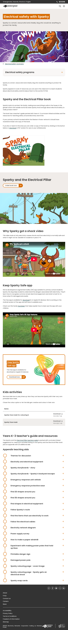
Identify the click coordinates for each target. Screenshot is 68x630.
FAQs (4, 596)
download (12, 128)
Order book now (11, 185)
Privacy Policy (7, 613)
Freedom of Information (11, 619)
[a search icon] (60, 6)
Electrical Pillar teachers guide (27, 440)
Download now (14, 377)
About (5, 593)
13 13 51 (62, 2)
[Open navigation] (64, 6)
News (5, 604)
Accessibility (7, 611)
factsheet (21, 306)
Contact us (7, 598)
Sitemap (6, 622)
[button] (58, 414)
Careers (5, 601)
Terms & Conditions (9, 616)
